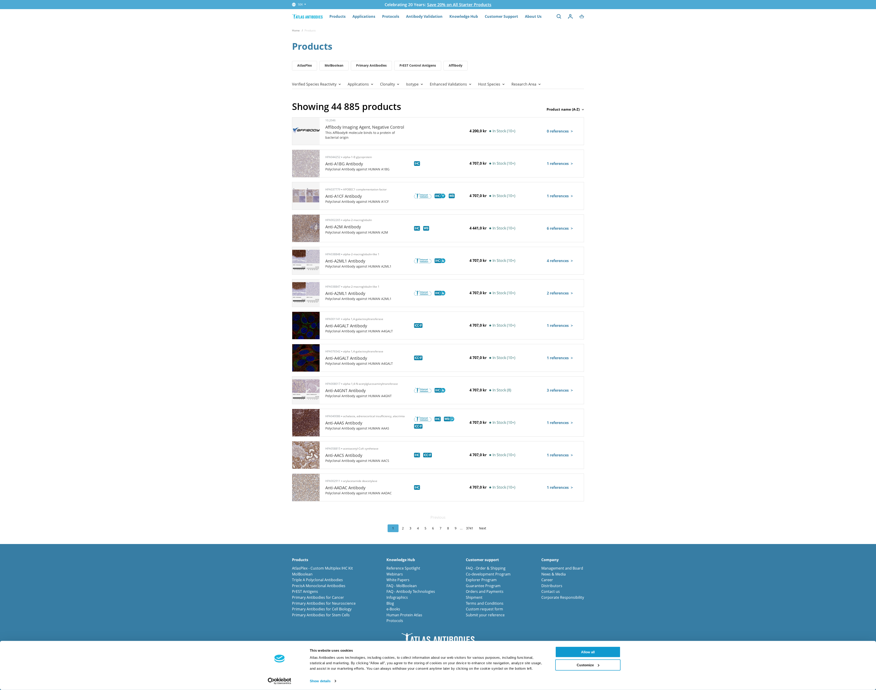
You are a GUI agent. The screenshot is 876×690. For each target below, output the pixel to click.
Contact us (550, 591)
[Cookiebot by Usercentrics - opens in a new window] (280, 681)
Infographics (397, 597)
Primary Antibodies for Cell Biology (322, 609)
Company (550, 560)
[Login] (570, 16)
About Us (533, 16)
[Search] (559, 16)
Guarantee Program (483, 585)
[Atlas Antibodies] (307, 16)
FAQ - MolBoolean (401, 585)
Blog (390, 603)
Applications (363, 16)
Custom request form (484, 609)
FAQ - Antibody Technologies (410, 591)
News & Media (553, 574)
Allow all (588, 652)
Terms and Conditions (484, 603)
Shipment (474, 597)
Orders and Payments (484, 591)
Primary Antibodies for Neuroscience (324, 603)
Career (547, 579)
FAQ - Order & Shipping (486, 568)
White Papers (397, 579)
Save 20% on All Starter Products (459, 4)
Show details (320, 681)
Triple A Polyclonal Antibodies (317, 579)
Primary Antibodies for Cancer (318, 597)
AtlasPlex (304, 65)
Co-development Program (488, 574)
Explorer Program (481, 579)
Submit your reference (485, 614)
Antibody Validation (424, 16)
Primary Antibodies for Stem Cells (321, 614)
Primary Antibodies (371, 65)
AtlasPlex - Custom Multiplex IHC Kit (322, 568)
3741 (469, 528)
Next (482, 528)
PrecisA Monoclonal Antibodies (318, 585)
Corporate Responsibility (562, 597)
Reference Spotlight (403, 568)
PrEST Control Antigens (417, 65)
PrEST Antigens (305, 591)
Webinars (394, 574)
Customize (585, 665)
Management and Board (562, 568)
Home (296, 30)
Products (337, 16)
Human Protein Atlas (404, 614)
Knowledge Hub (463, 16)
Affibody (455, 65)
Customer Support (501, 16)
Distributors (551, 585)
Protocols (390, 16)
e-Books (393, 609)
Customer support (482, 560)
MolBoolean (334, 65)
